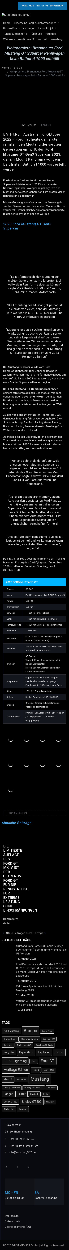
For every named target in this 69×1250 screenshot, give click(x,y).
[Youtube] (6, 1167)
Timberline (9, 1109)
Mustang (40, 1079)
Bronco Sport (10, 1039)
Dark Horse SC (24, 1045)
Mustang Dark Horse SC (33, 1088)
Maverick (21, 1079)
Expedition (26, 1052)
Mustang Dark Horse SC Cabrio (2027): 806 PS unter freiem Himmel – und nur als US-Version (41, 949)
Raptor (21, 1093)
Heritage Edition (16, 1070)
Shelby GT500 (32, 1102)
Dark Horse (8, 1045)
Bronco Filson (47, 1031)
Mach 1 (8, 1079)
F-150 (59, 1052)
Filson (33, 1061)
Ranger (8, 1094)
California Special (29, 1039)
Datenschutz (12, 1221)
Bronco (30, 1030)
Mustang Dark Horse (12, 1088)
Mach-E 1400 (49, 1070)
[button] (37, 23)
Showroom (50, 1102)
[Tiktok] (17, 1167)
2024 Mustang (11, 1031)
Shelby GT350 (10, 1102)
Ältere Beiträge (14, 933)
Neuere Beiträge (33, 933)
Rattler (45, 1094)
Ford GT (46, 125)
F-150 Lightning (15, 1061)
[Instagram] (28, 1167)
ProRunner (52, 1088)
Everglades (9, 1052)
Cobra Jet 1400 (49, 1039)
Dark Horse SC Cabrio (44, 1045)
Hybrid (36, 1070)
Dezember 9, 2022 (10, 920)
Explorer (44, 1052)
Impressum (12, 1215)
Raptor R (34, 1094)
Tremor (23, 1109)
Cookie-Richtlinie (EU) (18, 1226)
